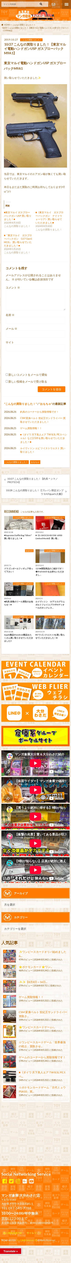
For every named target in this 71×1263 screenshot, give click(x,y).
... (30, 1247)
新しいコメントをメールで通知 (27, 374)
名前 (10, 314)
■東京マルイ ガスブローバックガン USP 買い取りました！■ (17, 216)
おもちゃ (45, 403)
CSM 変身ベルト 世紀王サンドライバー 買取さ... (43, 1014)
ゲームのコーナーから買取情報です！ (42, 1057)
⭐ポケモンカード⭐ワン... (35, 966)
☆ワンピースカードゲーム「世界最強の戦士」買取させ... (42, 1044)
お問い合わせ (53, 4)
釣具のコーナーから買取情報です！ (39, 411)
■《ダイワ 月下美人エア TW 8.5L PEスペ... (42, 1074)
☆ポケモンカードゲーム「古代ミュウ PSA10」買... (42, 1089)
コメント (13, 287)
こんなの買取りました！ (20, 403)
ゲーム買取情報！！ (31, 428)
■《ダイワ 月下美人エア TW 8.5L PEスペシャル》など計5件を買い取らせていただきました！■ (43, 438)
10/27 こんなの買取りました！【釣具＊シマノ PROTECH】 (32, 480)
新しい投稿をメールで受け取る (27, 381)
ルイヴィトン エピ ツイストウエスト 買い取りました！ (42, 450)
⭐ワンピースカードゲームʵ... (37, 1027)
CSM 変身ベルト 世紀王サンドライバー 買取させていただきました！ (42, 420)
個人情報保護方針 (12, 1233)
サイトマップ (34, 1233)
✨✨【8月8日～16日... (33, 981)
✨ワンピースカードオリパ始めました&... (42, 953)
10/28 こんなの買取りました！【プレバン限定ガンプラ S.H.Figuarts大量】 (35, 492)
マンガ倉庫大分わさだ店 (26, 1240)
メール (11, 328)
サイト (10, 342)
